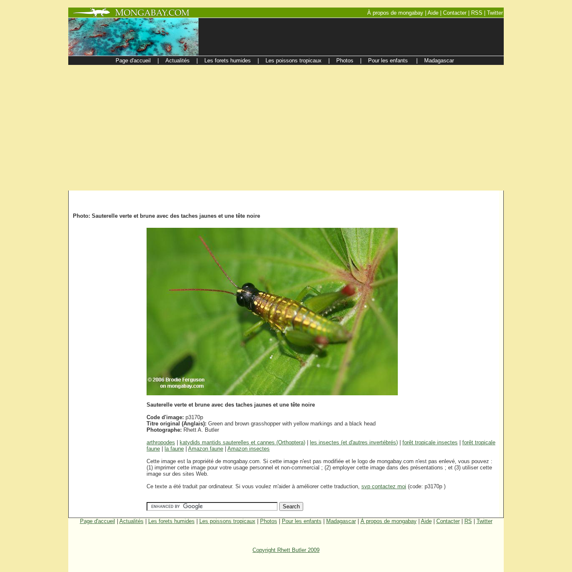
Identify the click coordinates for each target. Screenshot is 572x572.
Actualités (131, 521)
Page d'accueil (97, 521)
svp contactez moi (383, 486)
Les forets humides (171, 521)
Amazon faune (205, 449)
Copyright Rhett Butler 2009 (286, 550)
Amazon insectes (248, 449)
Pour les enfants (302, 521)
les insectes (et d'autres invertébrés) (354, 442)
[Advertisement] (286, 127)
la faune (174, 449)
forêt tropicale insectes (430, 442)
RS (468, 521)
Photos (268, 521)
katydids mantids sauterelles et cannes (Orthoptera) (242, 442)
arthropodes (161, 442)
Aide (426, 521)
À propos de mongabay (389, 521)
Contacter (448, 521)
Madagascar (341, 521)
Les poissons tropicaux (227, 521)
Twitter (484, 521)
